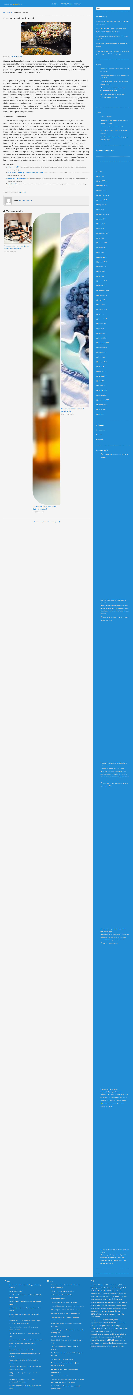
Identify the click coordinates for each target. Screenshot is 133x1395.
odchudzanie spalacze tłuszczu (110, 1317)
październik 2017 (103, 400)
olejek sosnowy (109, 1322)
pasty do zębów (94, 1325)
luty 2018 (101, 381)
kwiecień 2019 (102, 319)
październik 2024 (103, 214)
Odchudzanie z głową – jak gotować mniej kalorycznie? (25, 172)
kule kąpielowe (100, 1296)
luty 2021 (101, 252)
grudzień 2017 (102, 390)
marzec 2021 (102, 247)
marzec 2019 (102, 323)
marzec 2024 (102, 219)
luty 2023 (101, 228)
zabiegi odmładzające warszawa (110, 1346)
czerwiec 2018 (102, 362)
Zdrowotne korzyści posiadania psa (62, 1359)
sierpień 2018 (102, 352)
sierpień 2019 (102, 300)
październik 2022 (103, 233)
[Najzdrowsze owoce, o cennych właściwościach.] (75, 310)
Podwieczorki (11, 184)
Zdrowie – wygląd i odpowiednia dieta (112, 127)
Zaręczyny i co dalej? (15, 1291)
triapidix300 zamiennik (98, 1340)
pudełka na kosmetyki (111, 1325)
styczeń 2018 (102, 385)
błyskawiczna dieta (101, 1288)
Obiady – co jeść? (13, 167)
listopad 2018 (102, 338)
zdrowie (92, 1349)
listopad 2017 (102, 395)
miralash (97, 1308)
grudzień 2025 (102, 185)
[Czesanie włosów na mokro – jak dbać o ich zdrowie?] (46, 359)
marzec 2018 (102, 376)
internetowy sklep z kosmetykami (101, 1293)
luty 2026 (101, 176)
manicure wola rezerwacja (114, 1305)
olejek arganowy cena (110, 1320)
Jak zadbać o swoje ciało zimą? (60, 1336)
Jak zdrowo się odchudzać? (59, 1376)
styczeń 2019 (102, 333)
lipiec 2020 (101, 271)
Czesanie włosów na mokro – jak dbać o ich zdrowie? (25, 1340)
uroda (110, 1339)
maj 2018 (101, 366)
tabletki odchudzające (118, 1334)
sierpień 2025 (102, 204)
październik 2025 (103, 195)
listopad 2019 (102, 285)
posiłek (100, 1325)
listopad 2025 (102, 190)
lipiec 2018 (101, 357)
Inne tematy (101, 430)
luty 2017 (101, 414)
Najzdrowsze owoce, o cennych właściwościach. (65, 1313)
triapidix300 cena (118, 1337)
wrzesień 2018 (102, 347)
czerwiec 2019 (102, 309)
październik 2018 (103, 343)
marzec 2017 (102, 409)
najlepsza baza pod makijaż (120, 1308)
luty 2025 (101, 209)
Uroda (100, 435)
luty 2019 (101, 328)
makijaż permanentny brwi (116, 1296)
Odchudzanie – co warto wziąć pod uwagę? (64, 1302)
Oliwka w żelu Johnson (120, 1322)
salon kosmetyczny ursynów (104, 1331)
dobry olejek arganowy (114, 1288)
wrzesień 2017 (102, 404)
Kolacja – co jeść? (39, 522)
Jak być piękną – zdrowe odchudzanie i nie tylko (66, 1309)
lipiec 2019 (101, 304)
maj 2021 (101, 238)
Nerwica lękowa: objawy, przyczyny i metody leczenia (67, 1306)
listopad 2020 (102, 266)
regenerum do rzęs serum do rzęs (102, 1328)
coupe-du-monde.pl (25, 200)
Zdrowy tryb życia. (52, 522)
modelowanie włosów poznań (107, 1308)
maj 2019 (101, 314)
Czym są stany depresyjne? (109, 1089)
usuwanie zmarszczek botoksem (105, 1343)
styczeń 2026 (102, 181)
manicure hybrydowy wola (109, 1302)
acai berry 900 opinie (98, 1285)
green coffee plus (117, 1291)
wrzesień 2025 (102, 200)
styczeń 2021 (102, 257)
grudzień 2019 (102, 281)
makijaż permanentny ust (97, 1299)
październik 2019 (103, 290)
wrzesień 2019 (102, 295)
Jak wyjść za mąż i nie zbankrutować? (21, 1350)
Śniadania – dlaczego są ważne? (18, 178)
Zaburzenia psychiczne (58, 1298)
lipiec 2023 (101, 224)
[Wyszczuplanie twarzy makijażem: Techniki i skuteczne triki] (18, 228)
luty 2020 (101, 276)
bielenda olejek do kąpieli (113, 1285)
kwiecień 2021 (102, 243)
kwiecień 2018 (102, 371)
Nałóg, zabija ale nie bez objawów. (61, 1295)
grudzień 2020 (102, 262)
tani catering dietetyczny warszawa (101, 1337)
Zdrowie (9, 12)
